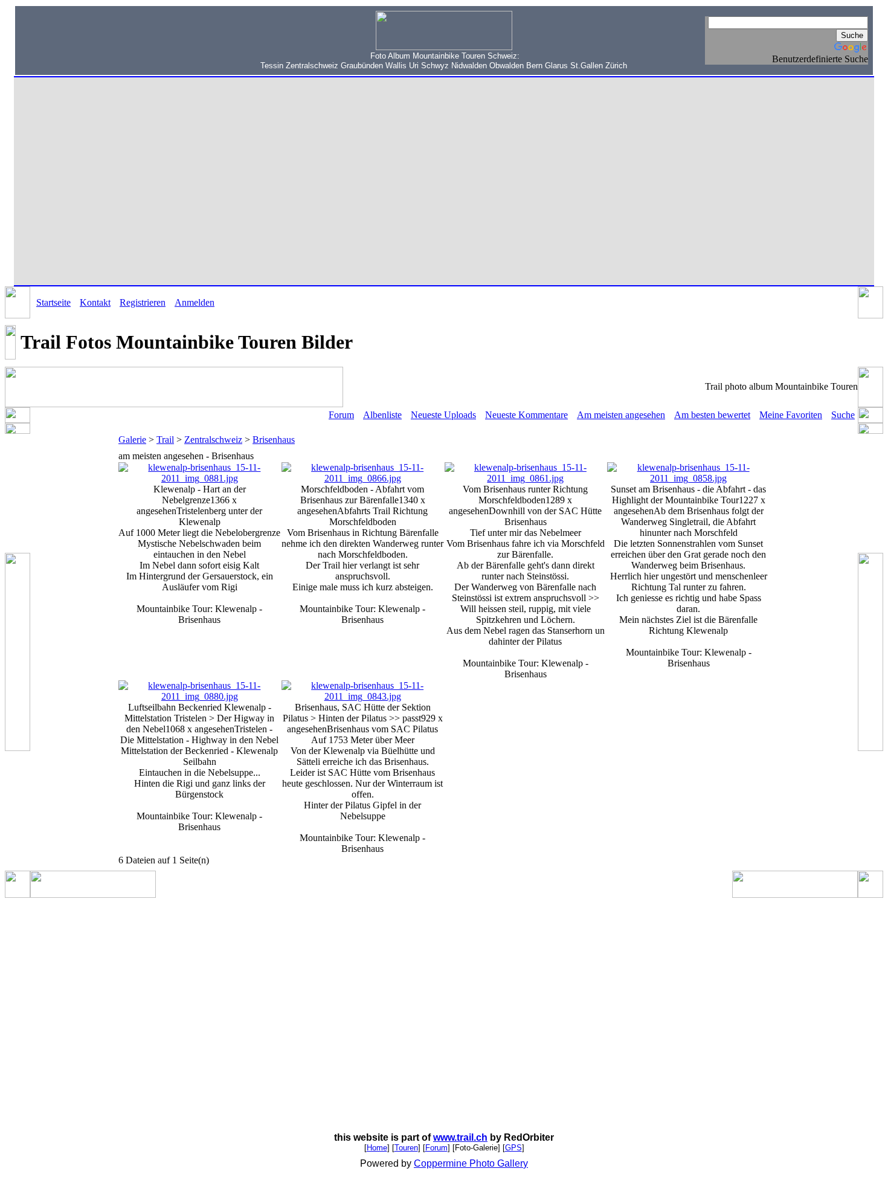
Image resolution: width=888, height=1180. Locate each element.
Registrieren (143, 302)
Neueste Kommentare (526, 415)
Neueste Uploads (443, 415)
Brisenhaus (274, 439)
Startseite (53, 302)
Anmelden (194, 302)
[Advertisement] (97, 39)
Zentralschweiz (213, 439)
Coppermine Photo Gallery (471, 1163)
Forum (341, 415)
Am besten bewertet (712, 415)
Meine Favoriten (790, 415)
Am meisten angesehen (621, 415)
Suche (843, 415)
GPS (513, 1147)
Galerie (132, 439)
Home (377, 1147)
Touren (406, 1147)
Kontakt (95, 302)
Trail (165, 439)
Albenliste (382, 415)
